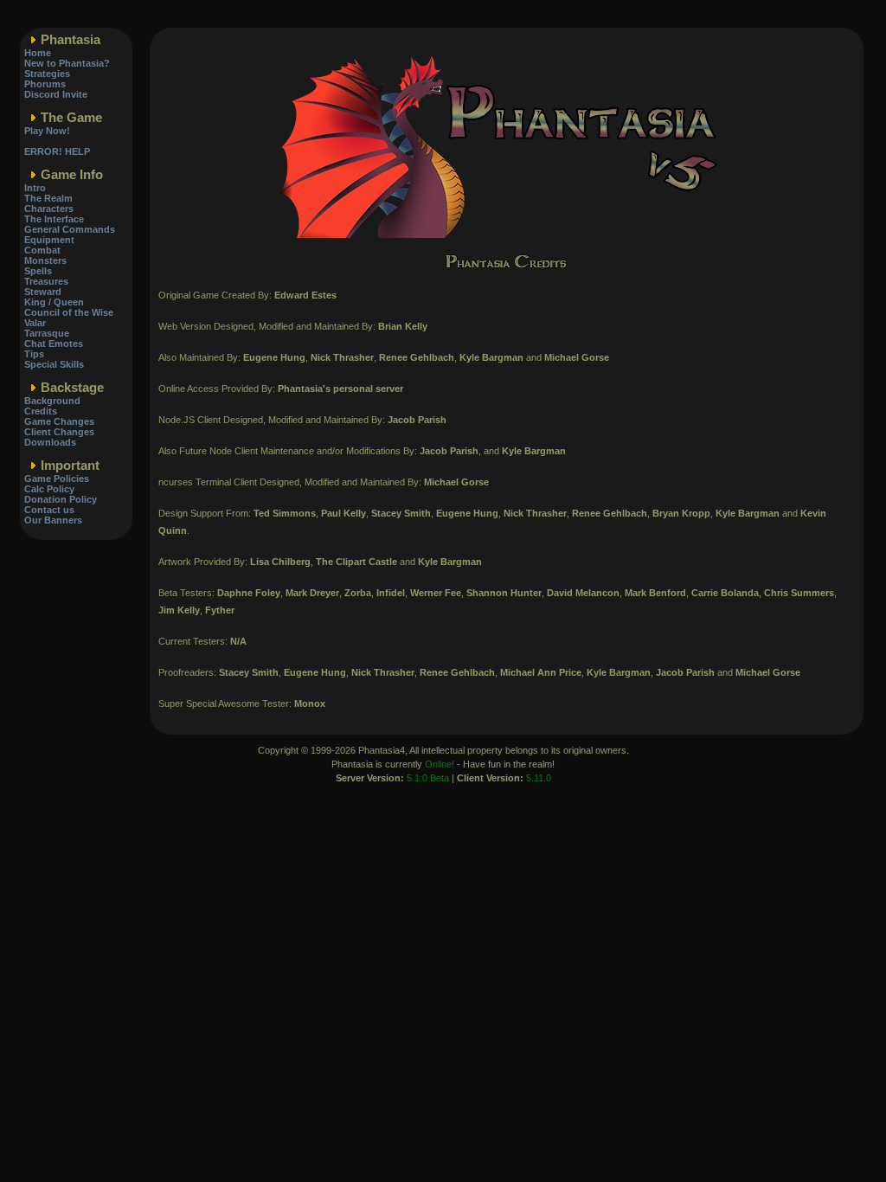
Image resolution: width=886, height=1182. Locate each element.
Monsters (45, 260)
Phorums (45, 84)
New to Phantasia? (67, 63)
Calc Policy (49, 489)
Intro (35, 188)
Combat (42, 250)
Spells (38, 271)
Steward (42, 291)
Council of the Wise (68, 312)
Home (37, 53)
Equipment (49, 239)
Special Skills (54, 364)
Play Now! (47, 130)
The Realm (48, 198)
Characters (49, 208)
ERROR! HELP (57, 151)
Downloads (50, 442)
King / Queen (54, 302)
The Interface (54, 219)
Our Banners (53, 520)
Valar (35, 323)
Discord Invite (55, 94)
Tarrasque (46, 333)
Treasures (46, 281)
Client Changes (59, 432)
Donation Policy (60, 499)
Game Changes (59, 421)
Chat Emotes (53, 343)
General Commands (69, 229)
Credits (40, 411)
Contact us (49, 509)
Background (52, 400)
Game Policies (56, 478)
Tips (34, 354)
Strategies (47, 73)
